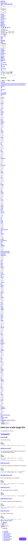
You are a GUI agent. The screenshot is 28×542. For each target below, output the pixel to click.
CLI (1, 39)
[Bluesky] (8, 28)
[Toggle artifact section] (2, 195)
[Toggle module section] (2, 383)
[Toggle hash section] (2, 225)
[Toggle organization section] (2, 258)
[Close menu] (4, 36)
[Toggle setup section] (2, 337)
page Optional (11, 84)
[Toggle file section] (2, 147)
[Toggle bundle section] (2, 187)
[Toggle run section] (2, 375)
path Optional (21, 83)
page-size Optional (18, 84)
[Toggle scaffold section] (2, 330)
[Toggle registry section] (2, 312)
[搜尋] (9, 32)
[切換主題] (3, 30)
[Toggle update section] (2, 279)
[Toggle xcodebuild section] (2, 411)
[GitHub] (2, 28)
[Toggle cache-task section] (2, 161)
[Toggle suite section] (2, 390)
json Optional (6, 540)
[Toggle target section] (2, 140)
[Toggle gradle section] (2, 175)
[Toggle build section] (2, 126)
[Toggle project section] (2, 300)
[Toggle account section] (2, 100)
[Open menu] (12, 32)
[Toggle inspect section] (2, 236)
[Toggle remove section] (2, 270)
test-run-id (8, 83)
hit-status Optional (7, 536)
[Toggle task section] (2, 180)
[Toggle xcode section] (2, 134)
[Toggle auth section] (2, 117)
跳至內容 (3, 1)
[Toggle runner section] (2, 323)
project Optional (14, 83)
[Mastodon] (4, 28)
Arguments (3, 83)
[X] (9, 28)
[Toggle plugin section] (2, 289)
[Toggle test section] (2, 354)
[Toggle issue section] (2, 154)
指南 (2, 37)
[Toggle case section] (2, 364)
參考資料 (3, 40)
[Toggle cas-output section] (2, 168)
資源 (2, 42)
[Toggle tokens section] (2, 106)
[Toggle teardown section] (2, 346)
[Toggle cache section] (2, 202)
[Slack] (6, 28)
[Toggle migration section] (2, 248)
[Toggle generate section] (2, 214)
